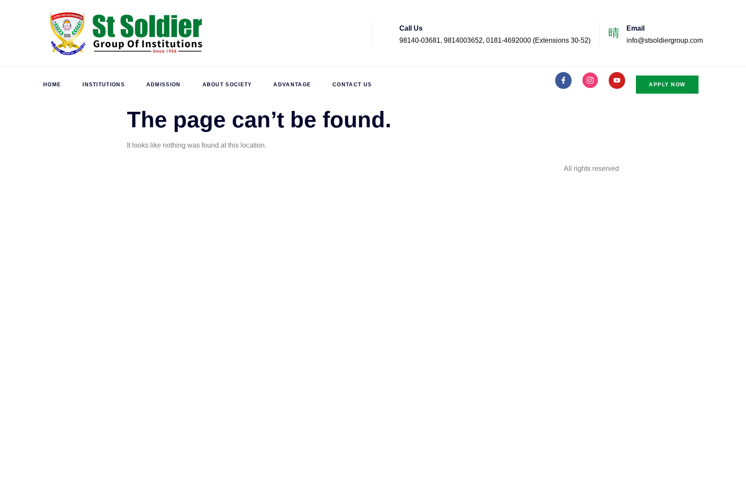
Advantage (292, 85)
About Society (227, 85)
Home (52, 85)
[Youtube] (617, 80)
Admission (163, 85)
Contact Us (352, 85)
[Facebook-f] (563, 80)
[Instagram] (590, 80)
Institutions (103, 85)
